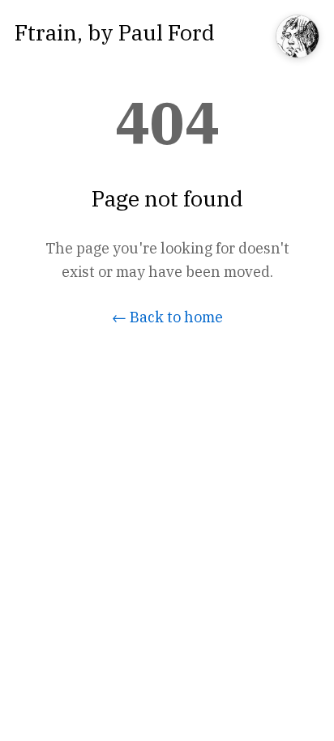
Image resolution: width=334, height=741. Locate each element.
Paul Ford (166, 32)
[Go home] (297, 38)
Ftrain (46, 32)
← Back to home (167, 317)
